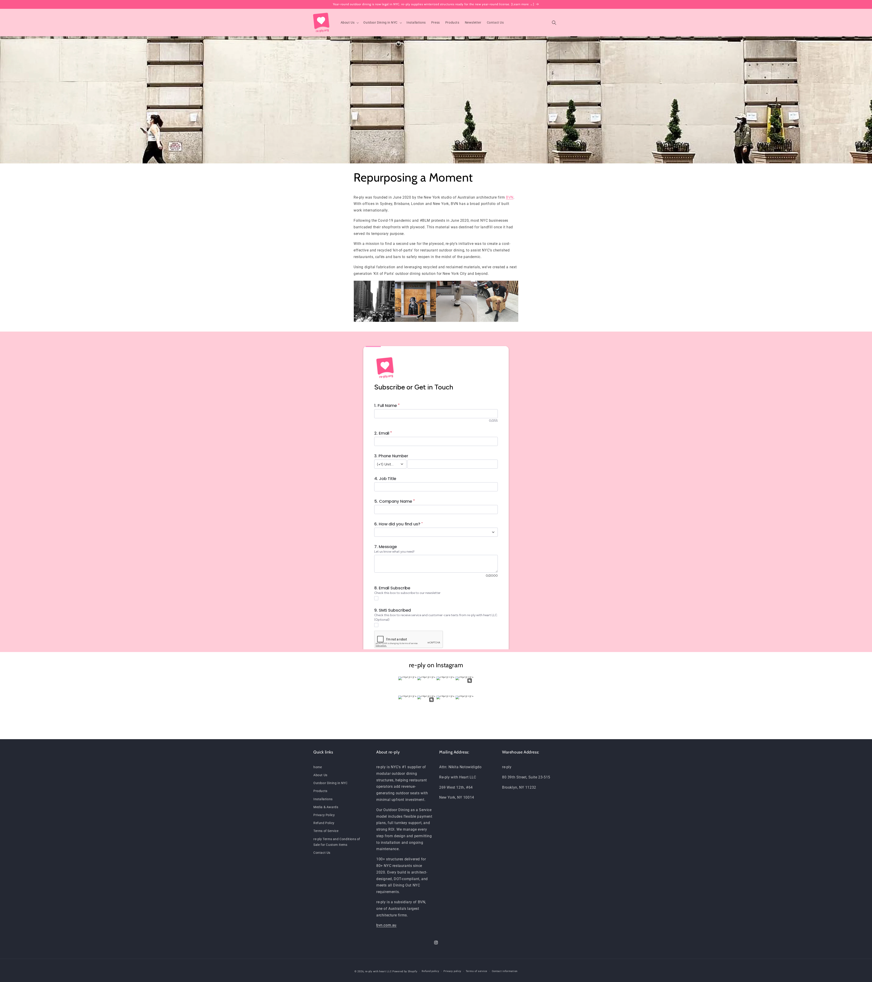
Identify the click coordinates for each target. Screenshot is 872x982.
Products (320, 791)
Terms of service (476, 971)
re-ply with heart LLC (378, 971)
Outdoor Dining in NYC (330, 783)
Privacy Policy (324, 815)
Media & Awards (325, 807)
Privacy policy (452, 971)
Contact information (505, 971)
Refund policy (430, 971)
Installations (323, 799)
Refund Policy (323, 823)
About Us (320, 775)
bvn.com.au (386, 925)
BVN (509, 197)
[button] (349, 22)
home (317, 767)
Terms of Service (326, 831)
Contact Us (321, 852)
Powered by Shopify (404, 971)
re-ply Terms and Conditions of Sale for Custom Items (336, 842)
